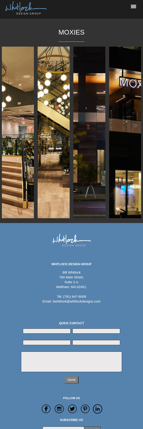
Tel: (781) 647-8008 (71, 296)
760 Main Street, (71, 277)
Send (71, 380)
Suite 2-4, (71, 284)
